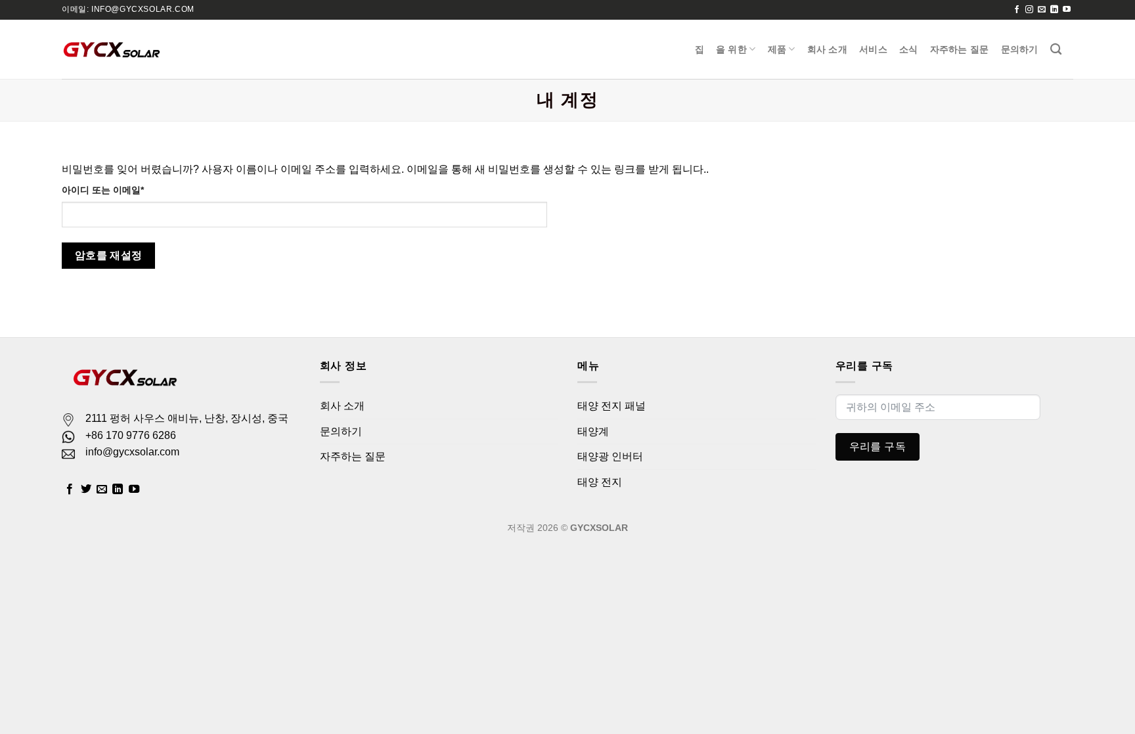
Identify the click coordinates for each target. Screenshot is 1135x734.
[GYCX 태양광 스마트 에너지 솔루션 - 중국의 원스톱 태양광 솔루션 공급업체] (111, 49)
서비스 (873, 49)
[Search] (1055, 49)
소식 (908, 49)
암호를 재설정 (109, 255)
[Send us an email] (1042, 9)
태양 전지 (599, 482)
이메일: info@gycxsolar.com (128, 9)
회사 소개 (827, 49)
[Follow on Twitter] (86, 489)
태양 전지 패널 (611, 405)
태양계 (593, 431)
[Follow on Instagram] (1029, 9)
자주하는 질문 (959, 49)
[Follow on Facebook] (1017, 9)
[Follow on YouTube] (1067, 9)
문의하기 (1019, 49)
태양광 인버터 (610, 456)
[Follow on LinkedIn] (1054, 9)
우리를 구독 (877, 446)
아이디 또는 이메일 (107, 191)
